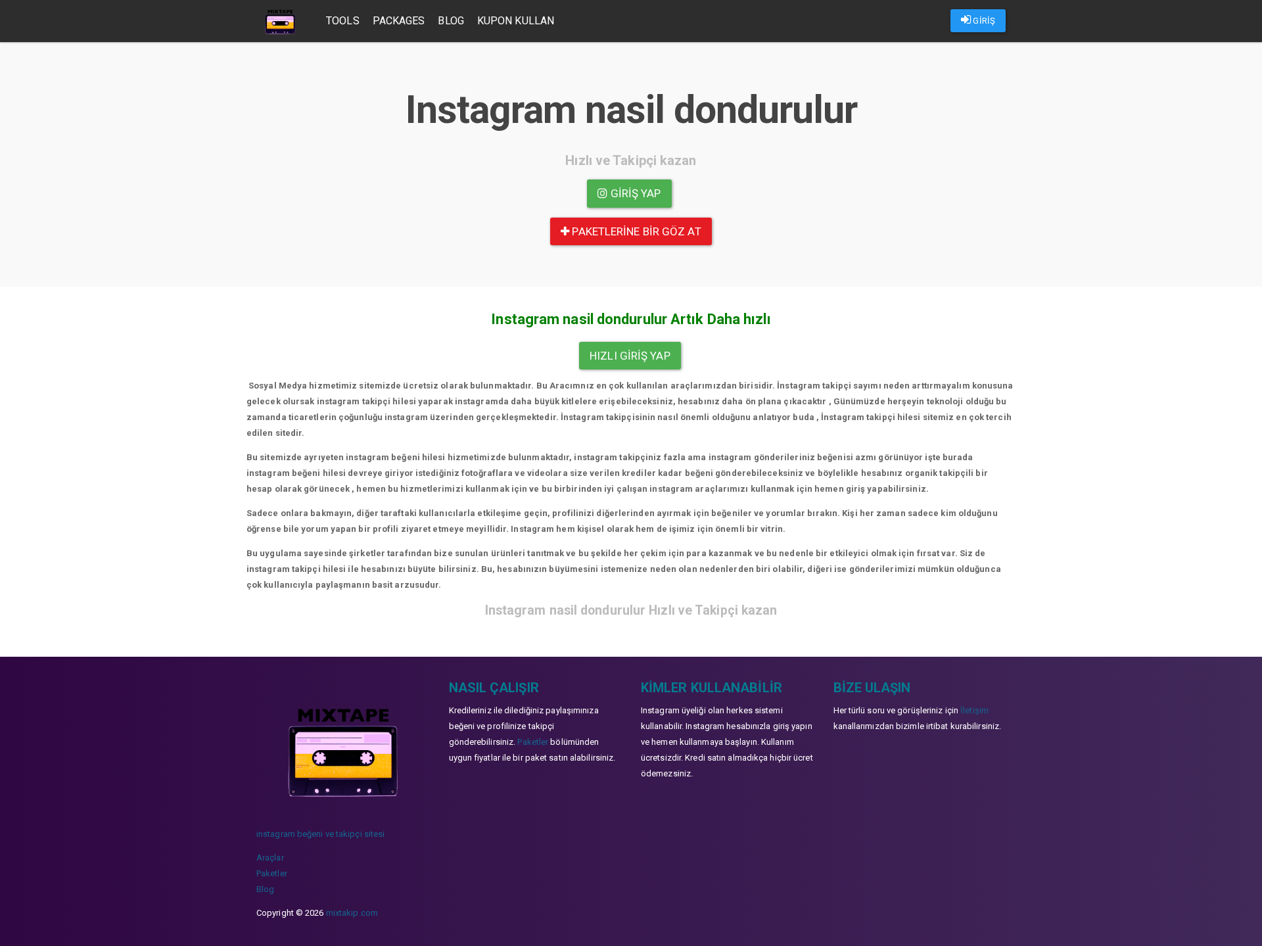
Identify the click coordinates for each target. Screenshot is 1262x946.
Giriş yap (634, 193)
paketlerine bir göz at (635, 231)
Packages (399, 20)
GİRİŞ (983, 21)
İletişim (974, 710)
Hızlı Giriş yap (630, 355)
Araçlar (270, 858)
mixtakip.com (352, 913)
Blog (450, 20)
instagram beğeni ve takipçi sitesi (320, 834)
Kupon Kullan (515, 20)
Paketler (271, 873)
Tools (343, 20)
